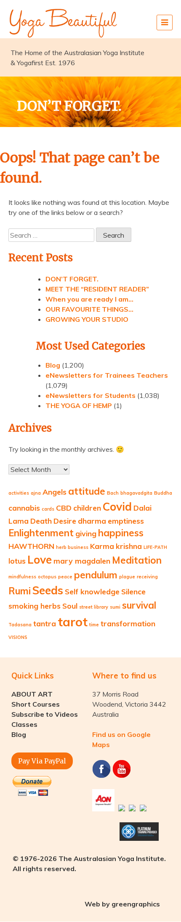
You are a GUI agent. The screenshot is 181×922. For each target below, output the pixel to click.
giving (85, 533)
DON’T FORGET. (71, 279)
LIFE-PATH (155, 547)
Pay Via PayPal (42, 761)
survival (139, 605)
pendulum (95, 575)
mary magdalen (81, 560)
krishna (129, 546)
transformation (128, 623)
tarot (73, 621)
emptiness (126, 520)
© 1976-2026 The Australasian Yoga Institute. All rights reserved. (89, 863)
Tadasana (20, 625)
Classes (24, 724)
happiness (121, 533)
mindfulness (22, 577)
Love (39, 560)
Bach (113, 493)
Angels (55, 491)
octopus (47, 577)
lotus (17, 560)
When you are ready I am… (89, 299)
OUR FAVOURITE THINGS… (89, 309)
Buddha (163, 493)
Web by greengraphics (122, 904)
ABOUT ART (32, 694)
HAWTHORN (31, 546)
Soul (69, 605)
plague (127, 577)
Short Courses (35, 704)
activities (18, 493)
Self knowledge (92, 591)
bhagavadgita (136, 493)
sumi (115, 607)
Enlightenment (41, 533)
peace (65, 577)
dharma (92, 520)
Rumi (19, 591)
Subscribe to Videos (44, 714)
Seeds (47, 590)
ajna (36, 493)
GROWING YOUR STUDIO (86, 319)
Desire (64, 520)
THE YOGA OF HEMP (78, 405)
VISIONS (17, 637)
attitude (86, 491)
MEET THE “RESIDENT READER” (97, 289)
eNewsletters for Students (90, 395)
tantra (44, 623)
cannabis (24, 507)
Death (41, 520)
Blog (52, 365)
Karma (102, 546)
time (94, 625)
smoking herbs (34, 605)
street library (93, 607)
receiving (147, 577)
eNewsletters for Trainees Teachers (106, 375)
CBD (64, 507)
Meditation (137, 560)
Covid (117, 507)
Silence (133, 591)
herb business (72, 547)
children (87, 507)
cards (48, 509)
